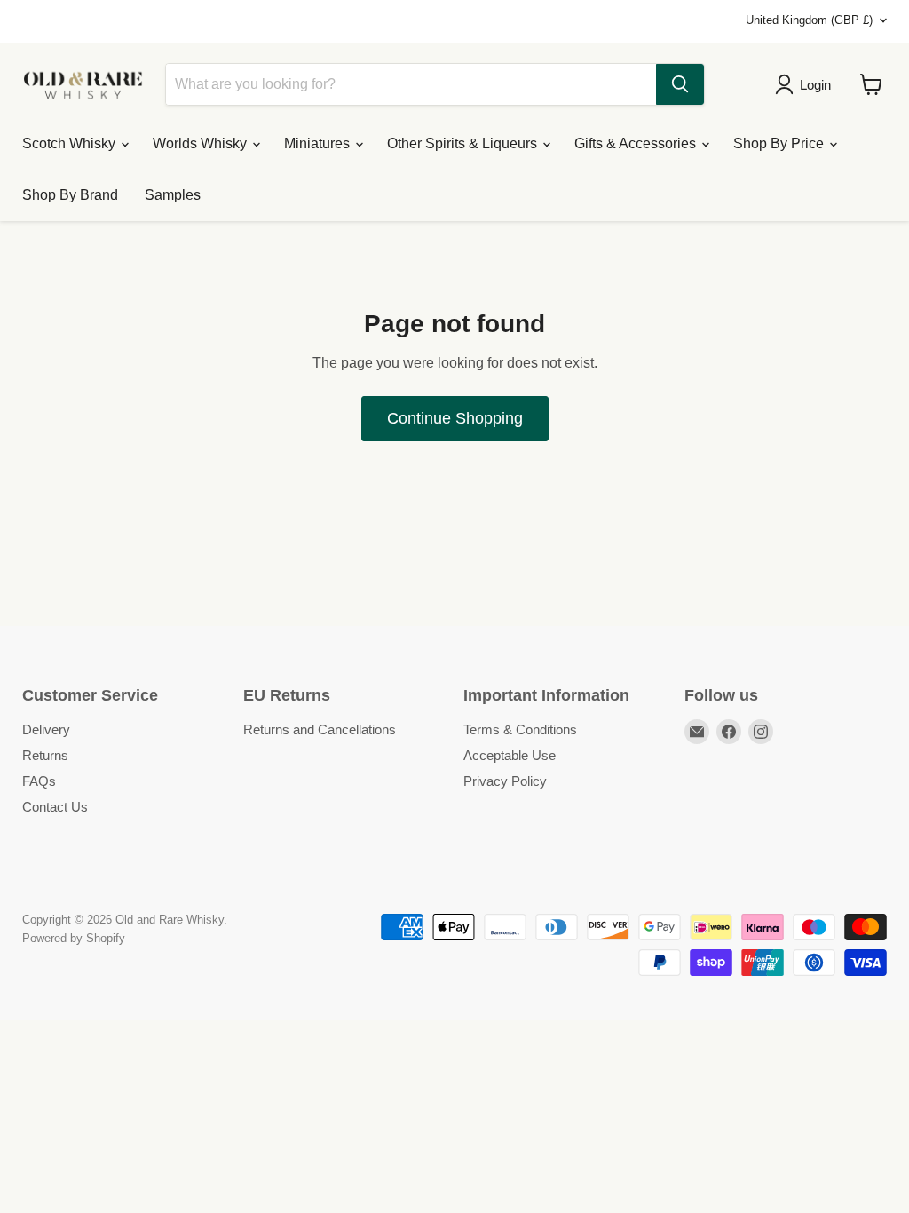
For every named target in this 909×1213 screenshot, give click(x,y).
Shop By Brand (70, 194)
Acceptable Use (509, 755)
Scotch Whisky (70, 143)
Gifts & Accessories (637, 143)
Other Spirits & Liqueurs (464, 143)
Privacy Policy (505, 781)
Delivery (46, 729)
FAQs (39, 781)
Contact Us (55, 806)
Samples (173, 194)
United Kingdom (809, 20)
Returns (45, 755)
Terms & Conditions (520, 729)
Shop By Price (780, 143)
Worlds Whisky (201, 143)
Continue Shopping (455, 418)
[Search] (680, 84)
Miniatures (318, 143)
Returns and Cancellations (319, 729)
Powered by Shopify (73, 938)
